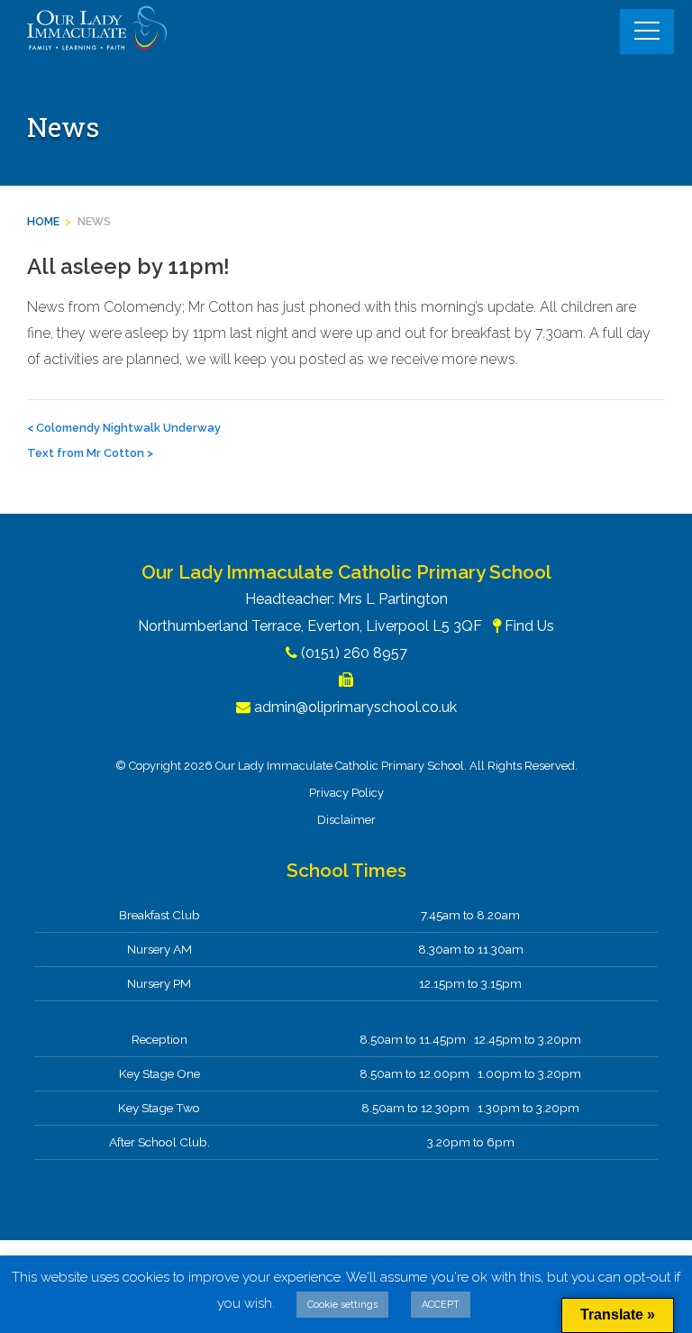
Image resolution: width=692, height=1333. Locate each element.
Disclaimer (346, 819)
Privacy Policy (346, 792)
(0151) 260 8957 (354, 653)
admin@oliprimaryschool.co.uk (355, 707)
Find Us (529, 626)
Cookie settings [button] (342, 1304)
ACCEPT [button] (441, 1304)
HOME (43, 221)
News (94, 221)
